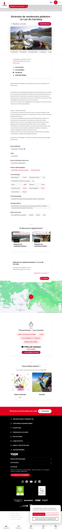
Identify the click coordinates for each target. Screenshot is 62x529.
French (51, 2)
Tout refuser (52, 514)
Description (23, 52)
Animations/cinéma (31, 342)
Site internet (19, 70)
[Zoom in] (60, 304)
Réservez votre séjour (17, 6)
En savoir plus (45, 24)
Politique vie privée (15, 515)
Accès (41, 334)
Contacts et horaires (21, 475)
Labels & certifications (20, 445)
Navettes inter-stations (26, 334)
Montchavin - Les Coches (22, 233)
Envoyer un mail (20, 75)
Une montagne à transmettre (23, 419)
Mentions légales (14, 513)
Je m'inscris (45, 411)
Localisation (43, 52)
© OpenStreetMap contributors (51, 312)
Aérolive (42, 394)
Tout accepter (39, 514)
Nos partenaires (18, 449)
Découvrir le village (31, 352)
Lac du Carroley (35, 170)
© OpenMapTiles (40, 312)
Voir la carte (16, 63)
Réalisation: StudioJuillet (16, 517)
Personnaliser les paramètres (45, 519)
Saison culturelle (20, 394)
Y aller (45, 278)
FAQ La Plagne (17, 436)
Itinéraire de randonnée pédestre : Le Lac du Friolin (21, 245)
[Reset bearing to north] (60, 309)
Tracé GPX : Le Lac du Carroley (19, 170)
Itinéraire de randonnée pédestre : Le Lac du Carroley (48, 9)
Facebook (18, 72)
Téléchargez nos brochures (22, 423)
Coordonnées (14, 52)
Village (50, 52)
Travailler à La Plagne (20, 432)
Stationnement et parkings (30, 338)
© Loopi (60, 312)
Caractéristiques (33, 52)
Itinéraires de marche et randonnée (26, 9)
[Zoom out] (60, 307)
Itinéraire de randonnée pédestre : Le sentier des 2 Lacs (41, 245)
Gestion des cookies (15, 519)
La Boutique (16, 427)
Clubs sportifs (17, 441)
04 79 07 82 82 (19, 67)
